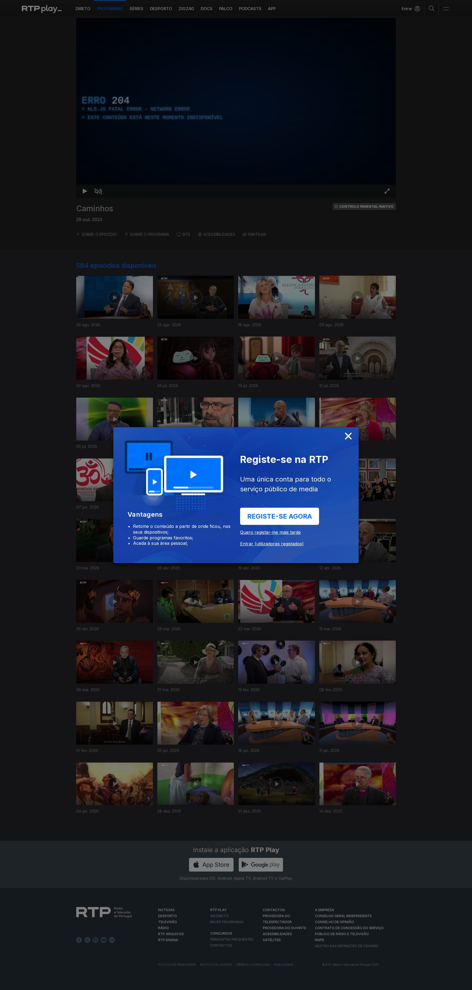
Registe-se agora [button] (279, 516)
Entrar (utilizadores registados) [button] (272, 543)
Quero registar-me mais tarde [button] (270, 532)
